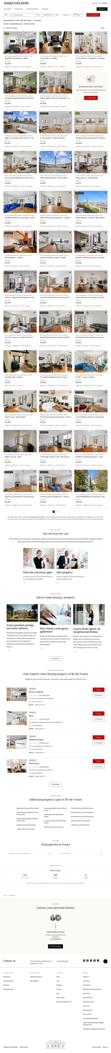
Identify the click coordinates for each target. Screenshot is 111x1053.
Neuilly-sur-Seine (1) (29, 23)
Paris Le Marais (36, 692)
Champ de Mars (36, 739)
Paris (31, 715)
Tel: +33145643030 (55, 939)
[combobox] (23, 15)
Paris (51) (5, 23)
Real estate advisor (33, 9)
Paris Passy (34, 763)
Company (45, 9)
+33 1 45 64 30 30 (62, 961)
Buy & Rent (7, 9)
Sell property (19, 9)
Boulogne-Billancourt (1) (16, 23)
